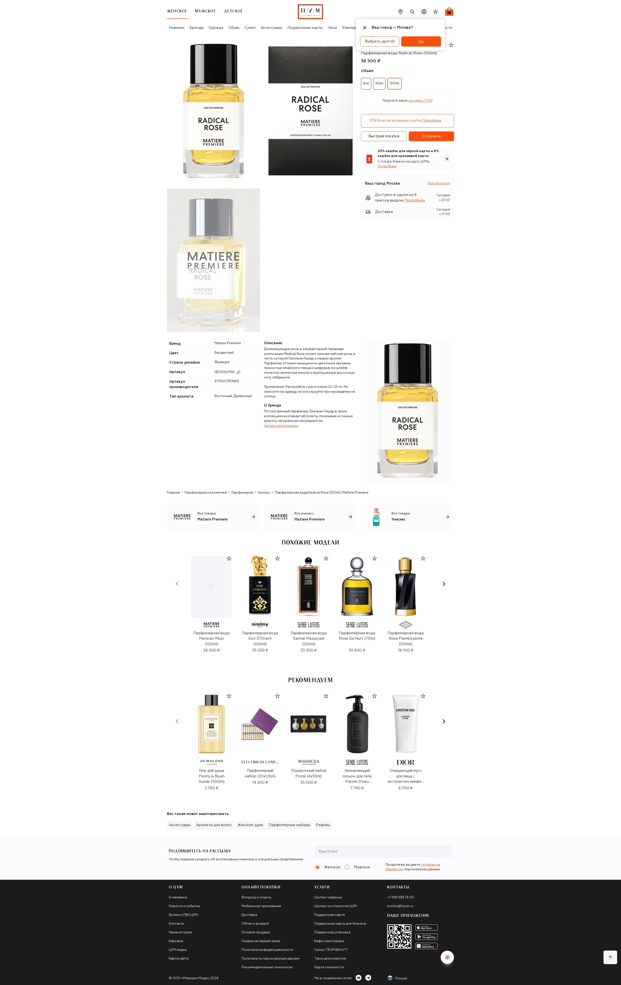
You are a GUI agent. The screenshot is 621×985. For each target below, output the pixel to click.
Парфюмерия (242, 492)
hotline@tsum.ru (400, 906)
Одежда (216, 28)
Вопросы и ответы (256, 897)
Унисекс (264, 492)
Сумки (250, 28)
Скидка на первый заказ (261, 941)
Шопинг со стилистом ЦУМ (335, 906)
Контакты (176, 923)
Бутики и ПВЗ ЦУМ (183, 915)
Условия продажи (256, 932)
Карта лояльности (329, 967)
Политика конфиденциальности (267, 950)
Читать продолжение (281, 426)
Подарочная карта (329, 915)
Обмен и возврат (256, 923)
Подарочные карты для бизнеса (340, 923)
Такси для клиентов (330, 958)
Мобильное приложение (261, 906)
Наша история (180, 932)
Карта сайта (178, 958)
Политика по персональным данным (271, 958)
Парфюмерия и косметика (206, 492)
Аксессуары (271, 28)
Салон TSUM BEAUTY (331, 950)
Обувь (234, 28)
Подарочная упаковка (332, 932)
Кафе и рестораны (329, 941)
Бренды (196, 28)
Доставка (249, 915)
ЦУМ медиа (178, 950)
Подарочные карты (305, 28)
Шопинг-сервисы (328, 897)
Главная (173, 492)
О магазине (178, 897)
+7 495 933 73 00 (400, 897)
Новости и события (184, 906)
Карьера (176, 941)
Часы (332, 28)
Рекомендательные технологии (267, 967)
